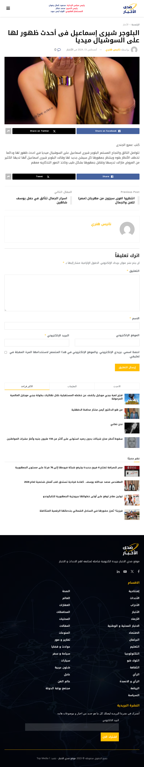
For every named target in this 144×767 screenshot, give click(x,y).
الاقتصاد (134, 632)
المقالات (64, 625)
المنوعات (64, 632)
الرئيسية (135, 24)
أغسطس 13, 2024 (87, 49)
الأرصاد (135, 619)
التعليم (135, 646)
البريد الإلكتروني (56, 335)
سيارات (65, 660)
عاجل (67, 674)
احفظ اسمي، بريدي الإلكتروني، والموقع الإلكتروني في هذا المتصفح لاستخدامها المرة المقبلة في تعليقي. (75, 354)
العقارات (64, 605)
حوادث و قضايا (60, 646)
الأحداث (135, 598)
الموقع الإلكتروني (128, 335)
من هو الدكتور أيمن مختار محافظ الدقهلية (97, 409)
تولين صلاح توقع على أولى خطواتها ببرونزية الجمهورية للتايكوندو (83, 496)
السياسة (134, 695)
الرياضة (135, 688)
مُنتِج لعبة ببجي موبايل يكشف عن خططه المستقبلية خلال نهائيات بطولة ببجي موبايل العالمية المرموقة (66, 397)
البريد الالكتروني (111, 720)
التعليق (133, 271)
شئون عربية (62, 667)
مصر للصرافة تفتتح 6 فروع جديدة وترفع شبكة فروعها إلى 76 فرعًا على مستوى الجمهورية (69, 467)
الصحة (66, 591)
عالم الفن (64, 681)
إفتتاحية (134, 591)
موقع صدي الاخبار (67, 758)
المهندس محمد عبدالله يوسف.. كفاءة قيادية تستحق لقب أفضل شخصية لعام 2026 (73, 482)
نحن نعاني (116, 424)
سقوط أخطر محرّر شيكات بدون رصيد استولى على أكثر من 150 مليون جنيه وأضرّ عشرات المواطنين (65, 438)
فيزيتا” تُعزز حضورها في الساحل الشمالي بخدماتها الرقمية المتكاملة (81, 510)
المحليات (64, 619)
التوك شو (133, 660)
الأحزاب (135, 605)
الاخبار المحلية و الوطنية (124, 625)
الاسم (134, 318)
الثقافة (135, 667)
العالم (66, 598)
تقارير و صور (62, 639)
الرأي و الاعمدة (130, 681)
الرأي (136, 674)
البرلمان (134, 639)
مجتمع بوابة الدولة (58, 688)
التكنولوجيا (132, 653)
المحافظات (63, 612)
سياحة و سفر (61, 653)
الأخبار (125, 24)
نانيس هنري (113, 49)
